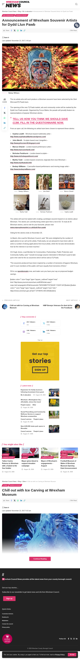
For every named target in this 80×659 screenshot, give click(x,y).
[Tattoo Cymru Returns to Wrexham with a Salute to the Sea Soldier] (10, 453)
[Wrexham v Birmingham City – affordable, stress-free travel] (54, 402)
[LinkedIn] (50, 332)
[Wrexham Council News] (18, 4)
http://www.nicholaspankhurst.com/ (24, 156)
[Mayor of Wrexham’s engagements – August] (49, 453)
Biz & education (8, 15)
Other (34, 405)
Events (5, 454)
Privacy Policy (60, 654)
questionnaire (23, 271)
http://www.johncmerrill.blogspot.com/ (25, 143)
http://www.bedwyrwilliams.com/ (22, 169)
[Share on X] (14, 30)
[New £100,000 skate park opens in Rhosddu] (54, 429)
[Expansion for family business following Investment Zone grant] (54, 393)
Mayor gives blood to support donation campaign (30, 463)
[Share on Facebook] (11, 30)
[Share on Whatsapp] (17, 30)
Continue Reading (40, 559)
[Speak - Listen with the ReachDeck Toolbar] (77, 25)
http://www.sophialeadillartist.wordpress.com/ (28, 137)
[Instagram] (30, 332)
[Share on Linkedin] (21, 30)
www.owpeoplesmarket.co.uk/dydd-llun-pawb (28, 227)
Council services (26, 419)
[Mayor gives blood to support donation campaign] (30, 453)
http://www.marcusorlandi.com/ (22, 150)
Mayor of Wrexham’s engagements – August (49, 463)
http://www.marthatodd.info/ (21, 163)
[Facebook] (30, 323)
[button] (72, 654)
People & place (21, 15)
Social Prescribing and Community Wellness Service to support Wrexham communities (33, 414)
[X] (50, 323)
